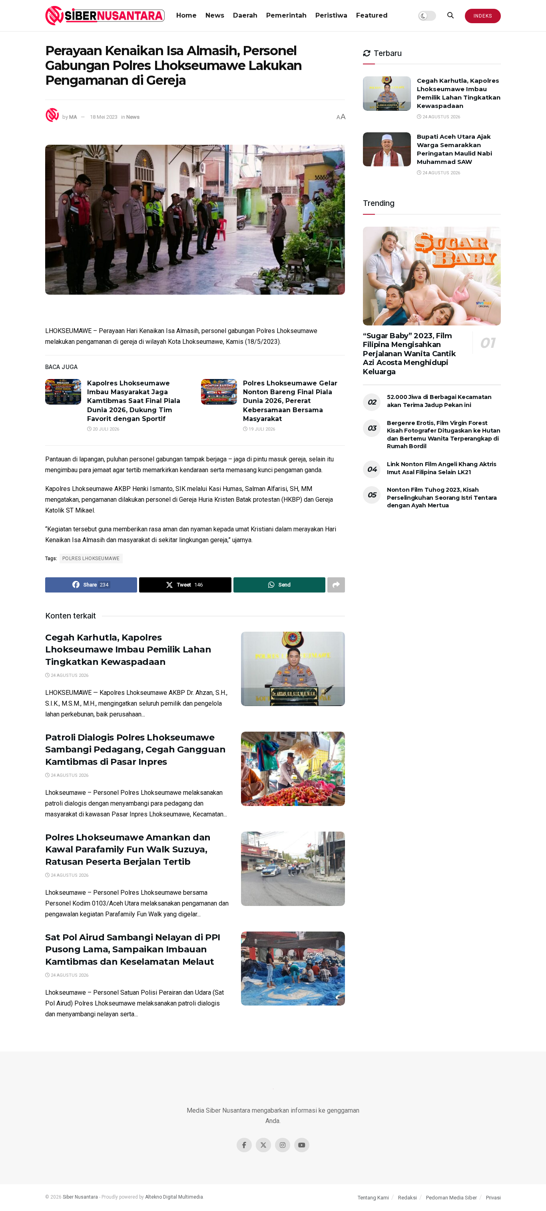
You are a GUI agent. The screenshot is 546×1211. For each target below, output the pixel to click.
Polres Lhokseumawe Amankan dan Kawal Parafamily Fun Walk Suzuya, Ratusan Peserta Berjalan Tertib (128, 850)
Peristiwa (331, 15)
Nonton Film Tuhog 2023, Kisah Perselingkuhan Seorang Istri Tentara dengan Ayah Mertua (442, 497)
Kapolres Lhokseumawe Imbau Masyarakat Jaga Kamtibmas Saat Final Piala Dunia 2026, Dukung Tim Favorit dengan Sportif (133, 401)
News (214, 15)
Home (186, 15)
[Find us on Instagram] (282, 1145)
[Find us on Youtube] (301, 1145)
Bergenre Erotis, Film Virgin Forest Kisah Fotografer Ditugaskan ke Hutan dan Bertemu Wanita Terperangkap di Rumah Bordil (443, 434)
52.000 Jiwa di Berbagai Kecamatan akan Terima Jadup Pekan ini (439, 401)
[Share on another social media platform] (336, 585)
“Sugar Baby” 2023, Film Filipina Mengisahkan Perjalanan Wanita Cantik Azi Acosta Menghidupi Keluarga (409, 353)
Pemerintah (286, 15)
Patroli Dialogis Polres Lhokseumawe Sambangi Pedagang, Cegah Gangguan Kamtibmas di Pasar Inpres (135, 750)
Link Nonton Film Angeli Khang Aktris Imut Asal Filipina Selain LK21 (441, 468)
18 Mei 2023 (104, 117)
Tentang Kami (373, 1198)
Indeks (483, 16)
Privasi (493, 1198)
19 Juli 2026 (261, 429)
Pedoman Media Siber (451, 1198)
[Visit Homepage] (105, 16)
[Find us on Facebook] (244, 1145)
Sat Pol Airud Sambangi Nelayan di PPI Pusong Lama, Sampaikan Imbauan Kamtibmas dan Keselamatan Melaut (132, 950)
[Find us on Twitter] (263, 1145)
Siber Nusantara (80, 1197)
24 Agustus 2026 (69, 675)
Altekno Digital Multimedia (174, 1197)
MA (73, 117)
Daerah (245, 15)
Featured (372, 15)
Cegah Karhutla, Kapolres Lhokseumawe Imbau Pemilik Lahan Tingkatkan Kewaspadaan (128, 650)
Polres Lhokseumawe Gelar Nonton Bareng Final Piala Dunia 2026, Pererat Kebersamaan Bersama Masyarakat (290, 401)
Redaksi (407, 1198)
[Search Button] (450, 15)
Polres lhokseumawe (91, 558)
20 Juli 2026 (105, 429)
